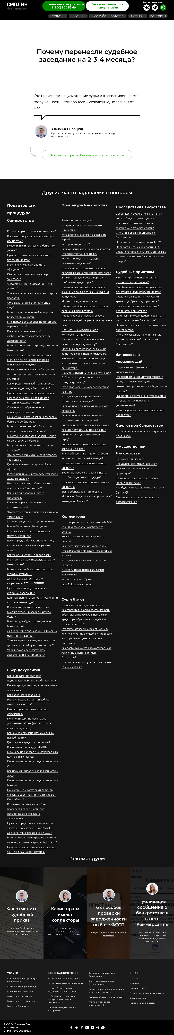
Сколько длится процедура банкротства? (87, 249)
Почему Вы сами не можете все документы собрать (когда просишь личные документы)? (29, 723)
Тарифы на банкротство (142, 1003)
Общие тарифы (137, 998)
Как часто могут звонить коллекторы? (85, 546)
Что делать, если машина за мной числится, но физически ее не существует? (136, 468)
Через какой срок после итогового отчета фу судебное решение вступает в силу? (87, 320)
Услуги (12, 973)
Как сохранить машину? (130, 459)
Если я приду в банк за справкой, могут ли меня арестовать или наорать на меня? (31, 545)
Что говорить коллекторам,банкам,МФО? (87, 522)
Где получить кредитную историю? (28, 742)
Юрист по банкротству (19, 1006)
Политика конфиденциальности (146, 993)
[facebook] (71, 1027)
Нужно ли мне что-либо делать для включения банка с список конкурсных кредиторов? (85, 292)
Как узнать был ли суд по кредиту (107, 997)
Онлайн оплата (137, 988)
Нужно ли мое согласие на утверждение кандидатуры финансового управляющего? (141, 400)
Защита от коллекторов (20, 991)
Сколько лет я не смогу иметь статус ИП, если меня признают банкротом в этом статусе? (141, 256)
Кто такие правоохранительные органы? (31, 231)
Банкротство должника (19, 996)
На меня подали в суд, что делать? (83, 605)
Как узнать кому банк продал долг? (29, 554)
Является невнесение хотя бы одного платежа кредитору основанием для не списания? (31, 374)
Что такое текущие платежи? (79, 253)
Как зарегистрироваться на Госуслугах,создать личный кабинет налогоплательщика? (29, 699)
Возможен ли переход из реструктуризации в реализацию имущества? (82, 225)
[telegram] (97, 1027)
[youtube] (92, 1027)
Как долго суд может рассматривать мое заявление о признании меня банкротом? (86, 652)
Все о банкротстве (63, 973)
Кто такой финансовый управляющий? (139, 376)
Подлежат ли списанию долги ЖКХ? (138, 247)
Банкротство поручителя (21, 1001)
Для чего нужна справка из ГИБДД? (29, 832)
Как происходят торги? (76, 244)
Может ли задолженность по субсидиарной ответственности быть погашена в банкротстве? (85, 306)
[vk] (76, 1027)
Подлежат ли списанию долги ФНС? (138, 242)
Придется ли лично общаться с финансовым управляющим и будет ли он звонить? (141, 386)
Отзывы (133, 978)
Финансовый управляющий (22, 986)
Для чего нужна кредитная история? (29, 355)
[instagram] (87, 1027)
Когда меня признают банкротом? (28, 607)
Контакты (134, 983)
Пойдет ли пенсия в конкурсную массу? (86, 372)
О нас (133, 973)
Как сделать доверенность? (24, 331)
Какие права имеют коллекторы (65, 914)
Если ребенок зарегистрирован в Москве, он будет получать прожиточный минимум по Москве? (87, 496)
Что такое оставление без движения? (85, 628)
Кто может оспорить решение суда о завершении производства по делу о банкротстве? (84, 363)
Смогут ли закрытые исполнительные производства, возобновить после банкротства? (138, 339)
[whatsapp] (103, 1027)
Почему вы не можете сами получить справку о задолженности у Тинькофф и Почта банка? (31, 794)
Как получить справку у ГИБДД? (27, 747)
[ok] (82, 1027)
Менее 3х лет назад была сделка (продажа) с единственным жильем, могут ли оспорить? (29, 531)
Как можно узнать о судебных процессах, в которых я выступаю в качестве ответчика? (87, 638)
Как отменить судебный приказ (21, 914)
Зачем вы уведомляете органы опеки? (30, 521)
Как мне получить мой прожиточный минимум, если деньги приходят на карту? (84, 434)
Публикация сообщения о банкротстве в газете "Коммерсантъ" (152, 913)
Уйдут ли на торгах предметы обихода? (86, 425)
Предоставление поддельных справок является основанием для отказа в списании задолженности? (31, 398)
